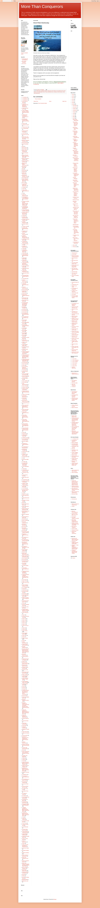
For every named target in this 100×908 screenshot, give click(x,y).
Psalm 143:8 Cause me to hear (75, 334)
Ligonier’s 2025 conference (25, 484)
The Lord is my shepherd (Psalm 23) (75, 216)
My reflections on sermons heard (25, 540)
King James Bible (25, 459)
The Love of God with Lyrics (25, 787)
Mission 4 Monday (25, 514)
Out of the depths (25, 565)
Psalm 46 (24, 627)
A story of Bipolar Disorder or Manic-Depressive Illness (25, 111)
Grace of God (24, 385)
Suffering (23, 758)
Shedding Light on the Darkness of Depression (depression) (75, 424)
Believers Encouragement (75, 512)
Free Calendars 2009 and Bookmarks (25, 367)
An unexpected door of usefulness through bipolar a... (75, 193)
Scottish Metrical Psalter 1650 (25, 682)
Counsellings (24, 278)
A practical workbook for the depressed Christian (25, 105)
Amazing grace (74, 252)
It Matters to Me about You (25, 455)
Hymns (23, 432)
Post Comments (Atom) (42, 103)
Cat (22, 193)
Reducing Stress (25, 656)
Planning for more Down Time (25, 601)
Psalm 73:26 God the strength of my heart (75, 347)
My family (24, 530)
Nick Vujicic (24, 559)
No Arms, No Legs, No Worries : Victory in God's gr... (75, 169)
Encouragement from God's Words (25, 314)
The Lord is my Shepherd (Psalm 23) (75, 269)
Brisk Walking (24, 177)
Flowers (23, 365)
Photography (24, 593)
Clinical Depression (24, 234)
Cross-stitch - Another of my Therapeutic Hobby (76, 175)
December (75, 105)
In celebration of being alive (75, 289)
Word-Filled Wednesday (24, 870)
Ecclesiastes (24, 312)
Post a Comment (38, 98)
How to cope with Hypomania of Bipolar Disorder (25, 406)
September (75, 110)
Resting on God (25, 669)
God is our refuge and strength (25, 374)
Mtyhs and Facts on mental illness (75, 492)
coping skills (24, 253)
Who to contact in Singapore (25, 868)
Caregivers (24, 187)
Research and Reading (74, 461)
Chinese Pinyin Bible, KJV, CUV (75, 514)
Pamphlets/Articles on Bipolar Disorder (25, 572)
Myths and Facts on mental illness (25, 556)
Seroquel (24, 688)
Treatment (74, 386)
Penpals (23, 588)
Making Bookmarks (25, 497)
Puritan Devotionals (24, 642)
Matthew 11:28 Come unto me (74, 321)
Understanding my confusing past (25, 832)
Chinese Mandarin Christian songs (25, 210)
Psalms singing (25, 638)
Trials (23, 817)
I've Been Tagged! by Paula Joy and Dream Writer (75, 144)
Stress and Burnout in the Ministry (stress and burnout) (75, 428)
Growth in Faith (25, 387)
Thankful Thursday (25, 772)
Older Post (64, 101)
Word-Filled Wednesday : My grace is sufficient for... (76, 152)
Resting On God (76, 199)
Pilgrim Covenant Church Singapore (25, 598)
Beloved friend (24, 142)
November (75, 107)
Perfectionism (24, 590)
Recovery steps (74, 382)
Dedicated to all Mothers (25, 291)
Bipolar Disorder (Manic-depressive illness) (25, 156)
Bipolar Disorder (25, 152)
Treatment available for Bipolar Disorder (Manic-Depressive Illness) (25, 809)
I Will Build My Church (24, 436)
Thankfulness (24, 774)
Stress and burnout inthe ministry (75, 471)
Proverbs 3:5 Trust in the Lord (75, 327)
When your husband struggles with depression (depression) (75, 432)
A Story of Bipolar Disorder (75, 406)
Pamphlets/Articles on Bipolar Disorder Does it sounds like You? (25, 576)
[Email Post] (46, 89)
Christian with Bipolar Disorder (25, 228)
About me (24, 123)
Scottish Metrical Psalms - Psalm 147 (25, 679)
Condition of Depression (24, 247)
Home (50, 101)
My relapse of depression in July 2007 (25, 547)
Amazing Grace (25, 127)
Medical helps (74, 454)
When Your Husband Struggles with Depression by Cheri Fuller (25, 865)
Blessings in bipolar (24, 167)
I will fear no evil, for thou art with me (76, 208)
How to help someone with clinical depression (25, 420)
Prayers (23, 614)
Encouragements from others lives (25, 317)
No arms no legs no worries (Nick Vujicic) (75, 296)
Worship (23, 874)
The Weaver (24, 795)
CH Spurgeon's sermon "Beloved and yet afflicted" (25, 198)
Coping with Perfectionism (24, 271)
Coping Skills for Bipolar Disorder (25, 255)
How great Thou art (25, 402)
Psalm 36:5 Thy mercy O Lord (74, 336)
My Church (24, 63)
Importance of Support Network (25, 444)
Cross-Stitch (24, 282)
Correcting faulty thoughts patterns (75, 444)
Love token (74, 294)
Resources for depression (24, 665)
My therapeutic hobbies (25, 550)
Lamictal (23, 468)
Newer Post (36, 101)
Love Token (24, 488)
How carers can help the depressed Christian (75, 489)
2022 (73, 99)
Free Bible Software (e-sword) (75, 518)
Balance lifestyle (75, 442)
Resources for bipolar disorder (25, 663)
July (74, 113)
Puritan (23, 640)
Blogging (23, 171)
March (74, 245)
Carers (23, 188)
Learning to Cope (25, 472)
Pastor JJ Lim (24, 581)
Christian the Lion (75, 284)
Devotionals (24, 309)
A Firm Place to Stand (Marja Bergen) (74, 392)
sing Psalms (24, 725)
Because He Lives (25, 134)
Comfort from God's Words (51, 90)
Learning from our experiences (25, 471)
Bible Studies (24, 149)
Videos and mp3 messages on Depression (25, 845)
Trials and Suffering (24, 819)
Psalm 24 (24, 624)
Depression (24, 293)
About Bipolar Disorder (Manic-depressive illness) (25, 120)
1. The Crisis (74, 358)
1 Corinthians (24, 97)
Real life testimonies (24, 647)
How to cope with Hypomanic (25, 410)
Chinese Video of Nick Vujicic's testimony (25, 213)
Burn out (23, 182)
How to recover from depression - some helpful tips (25, 424)
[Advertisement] (75, 52)
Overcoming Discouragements (25, 568)
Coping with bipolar (24, 258)
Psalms (23, 636)
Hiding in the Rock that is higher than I (75, 189)
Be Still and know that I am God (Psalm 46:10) (75, 133)
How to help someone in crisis (25, 412)
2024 (73, 97)
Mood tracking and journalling (75, 457)
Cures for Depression (24, 288)
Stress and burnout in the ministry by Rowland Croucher (25, 752)
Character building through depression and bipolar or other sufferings (25, 203)
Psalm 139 (24, 620)
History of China (25, 394)
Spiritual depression (74, 368)
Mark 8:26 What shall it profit (75, 317)
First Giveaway (25, 362)
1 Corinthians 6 (25, 100)
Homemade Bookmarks (24, 396)
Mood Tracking (25, 520)
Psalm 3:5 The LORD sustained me (75, 341)
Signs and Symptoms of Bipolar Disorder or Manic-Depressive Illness (25, 711)
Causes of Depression (24, 195)
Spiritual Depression (24, 742)
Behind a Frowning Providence (25, 141)
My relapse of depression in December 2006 (25, 543)
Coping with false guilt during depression (25, 263)
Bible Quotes (38, 90)
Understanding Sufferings (25, 834)
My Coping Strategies (24, 62)
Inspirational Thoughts (24, 450)
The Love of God (25, 783)
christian (23, 215)
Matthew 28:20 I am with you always (75, 324)
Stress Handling (75, 472)
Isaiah (23, 452)
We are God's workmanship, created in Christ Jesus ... (76, 159)
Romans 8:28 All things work (75, 350)
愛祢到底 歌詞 (24, 879)
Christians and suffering (24, 231)
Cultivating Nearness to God (25, 284)
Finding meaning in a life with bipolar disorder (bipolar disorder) (75, 419)
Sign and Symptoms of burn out (25, 700)
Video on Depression (24, 841)
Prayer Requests (25, 612)
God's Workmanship (24, 384)
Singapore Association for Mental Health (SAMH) (74, 552)
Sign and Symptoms (74, 385)
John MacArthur (25, 456)
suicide (73, 506)
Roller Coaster (24, 674)
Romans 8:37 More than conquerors (75, 353)
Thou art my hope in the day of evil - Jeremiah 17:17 (75, 124)
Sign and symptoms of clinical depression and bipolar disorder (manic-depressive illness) (25, 705)
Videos (23, 843)
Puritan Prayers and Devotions (25, 645)
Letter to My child (75, 292)
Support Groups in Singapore (25, 766)
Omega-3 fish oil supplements (75, 459)
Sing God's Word (25, 720)
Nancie (23, 45)
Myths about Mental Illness (24, 554)
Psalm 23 (24, 622)
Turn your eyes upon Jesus (25, 830)
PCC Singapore (25, 587)
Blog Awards (24, 170)
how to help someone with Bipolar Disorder (25, 416)
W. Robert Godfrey (25, 850)
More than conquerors (24, 522)
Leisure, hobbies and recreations (75, 453)
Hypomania (24, 433)
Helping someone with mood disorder (25, 391)
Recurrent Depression (24, 655)
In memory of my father (76, 236)
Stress (23, 750)
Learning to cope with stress (75, 451)
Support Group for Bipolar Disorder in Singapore (25, 763)
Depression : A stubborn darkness (75, 373)
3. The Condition (75, 361)
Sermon (23, 686)
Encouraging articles (24, 320)
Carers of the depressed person (25, 190)
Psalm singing (24, 630)
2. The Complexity (75, 360)
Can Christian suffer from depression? (24, 184)
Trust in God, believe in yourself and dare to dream (75, 221)
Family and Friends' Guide (24, 340)
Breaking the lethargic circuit (25, 176)
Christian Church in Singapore (25, 220)
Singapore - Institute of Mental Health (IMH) (75, 542)
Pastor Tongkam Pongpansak (25, 585)
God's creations (25, 380)
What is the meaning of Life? (25, 858)
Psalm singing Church (24, 634)
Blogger (55, 899)
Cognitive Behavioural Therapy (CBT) (25, 236)
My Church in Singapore (74, 527)
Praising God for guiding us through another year (25, 610)
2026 (73, 94)
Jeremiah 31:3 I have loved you (74, 312)
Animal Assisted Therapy (25, 131)
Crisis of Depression (24, 280)
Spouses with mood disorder (24, 748)
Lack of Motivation (25, 466)
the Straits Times (25, 791)
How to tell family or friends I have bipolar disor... (76, 184)
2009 (73, 102)
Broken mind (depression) (74, 416)
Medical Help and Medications (25, 509)
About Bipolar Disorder (74, 381)
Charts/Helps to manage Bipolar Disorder (25, 207)
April (74, 118)
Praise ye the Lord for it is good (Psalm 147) (75, 266)
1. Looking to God (75, 438)
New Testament (25, 558)
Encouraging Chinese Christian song (25, 325)
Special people (25, 735)
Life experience (25, 479)
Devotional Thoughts (24, 307)
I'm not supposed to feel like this (25, 439)
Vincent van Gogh (25, 848)
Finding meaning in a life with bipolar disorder (25, 352)
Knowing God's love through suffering (25, 464)
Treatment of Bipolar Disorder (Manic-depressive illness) (25, 814)
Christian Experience (24, 222)
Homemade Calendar (24, 399)
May (74, 116)
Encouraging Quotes (24, 333)
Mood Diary (24, 519)
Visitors (73, 558)
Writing (23, 875)
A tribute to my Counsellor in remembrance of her (25, 116)
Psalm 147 (24, 621)
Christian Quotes (44, 90)
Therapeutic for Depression (25, 802)
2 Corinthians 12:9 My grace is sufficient (75, 304)
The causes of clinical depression (25, 776)
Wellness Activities (25, 852)
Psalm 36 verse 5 (25, 625)
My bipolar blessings (24, 525)
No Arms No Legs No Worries (25, 561)
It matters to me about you (74, 291)
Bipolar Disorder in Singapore (25, 159)
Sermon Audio (74, 528)
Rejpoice (23, 661)
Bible (23, 146)
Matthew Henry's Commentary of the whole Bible (75, 524)
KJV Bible (24, 461)
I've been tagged (25, 441)
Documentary (24, 310)
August (74, 111)
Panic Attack (24, 579)
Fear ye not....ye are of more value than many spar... (76, 212)
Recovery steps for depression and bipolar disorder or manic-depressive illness (25, 651)
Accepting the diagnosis (74, 441)
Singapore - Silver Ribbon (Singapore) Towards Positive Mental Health (75, 547)
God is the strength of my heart (25, 377)
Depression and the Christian (25, 298)
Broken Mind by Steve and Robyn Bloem (25, 180)
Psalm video (24, 635)
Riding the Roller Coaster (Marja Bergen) (75, 399)
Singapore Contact (25, 729)
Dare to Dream (25, 289)
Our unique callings (24, 564)
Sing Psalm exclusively (24, 724)
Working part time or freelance (25, 873)
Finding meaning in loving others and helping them (25, 360)
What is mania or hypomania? (25, 856)
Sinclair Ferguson (25, 718)
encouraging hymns (24, 328)
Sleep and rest (24, 731)
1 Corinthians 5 (25, 98)
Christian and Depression (24, 217)
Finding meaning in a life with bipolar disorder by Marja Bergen (25, 356)
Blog (23, 168)
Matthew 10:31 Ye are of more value (75, 319)
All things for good (25, 124)
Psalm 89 (24, 629)
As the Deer (24, 133)
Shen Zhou (24, 695)
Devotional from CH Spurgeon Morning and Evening (25, 304)
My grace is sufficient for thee (25, 534)
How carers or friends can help (25, 401)
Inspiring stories (25, 451)
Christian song (24, 226)
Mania (23, 502)
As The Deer (74, 254)
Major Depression (25, 495)
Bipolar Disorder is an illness (25, 161)
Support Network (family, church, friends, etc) (75, 464)
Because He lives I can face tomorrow (75, 256)
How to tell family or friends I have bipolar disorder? (25, 429)
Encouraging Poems (24, 331)
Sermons (23, 687)
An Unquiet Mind (25, 128)
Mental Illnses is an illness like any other (25, 512)
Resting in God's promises (25, 668)
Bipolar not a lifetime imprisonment (24, 164)
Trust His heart (74, 271)
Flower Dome (24, 363)
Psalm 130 (24, 618)
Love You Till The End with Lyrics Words (25, 490)
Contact (23, 248)
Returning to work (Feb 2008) (25, 672)
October (74, 108)
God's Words (24, 382)
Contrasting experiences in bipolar (25, 250)
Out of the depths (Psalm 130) (75, 263)
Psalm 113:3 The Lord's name (75, 329)
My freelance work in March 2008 (25, 532)
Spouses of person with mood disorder (25, 745)
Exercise (73, 448)
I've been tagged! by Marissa (75, 140)
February (74, 246)
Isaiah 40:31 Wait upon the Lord (75, 307)
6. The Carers (74, 365)
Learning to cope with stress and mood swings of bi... (76, 231)
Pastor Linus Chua (25, 582)
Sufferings (24, 759)
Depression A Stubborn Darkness (25, 295)
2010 (73, 100)
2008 (73, 104)
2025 (73, 96)
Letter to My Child (25, 477)
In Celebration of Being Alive (25, 447)
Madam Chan (24, 494)
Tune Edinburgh (25, 826)
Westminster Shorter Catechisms (74, 532)
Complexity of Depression (24, 242)
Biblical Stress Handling (24, 151)
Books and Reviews (24, 173)
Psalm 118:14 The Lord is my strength (75, 332)
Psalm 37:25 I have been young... (75, 339)
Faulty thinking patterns (24, 345)
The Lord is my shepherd (25, 782)
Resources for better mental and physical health (75, 539)
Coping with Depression (24, 261)
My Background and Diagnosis (25, 59)
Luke (23, 492)
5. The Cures (74, 364)
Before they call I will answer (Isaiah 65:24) (25, 137)
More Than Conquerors (42, 6)
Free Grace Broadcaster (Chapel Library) (75, 520)
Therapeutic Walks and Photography (25, 805)
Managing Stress (75, 202)
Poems (23, 603)
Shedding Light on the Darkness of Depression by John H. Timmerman (25, 692)
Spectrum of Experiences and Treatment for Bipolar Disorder (25, 738)
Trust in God (24, 823)
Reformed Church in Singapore (25, 659)
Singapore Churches (24, 727)
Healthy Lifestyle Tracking (25, 389)
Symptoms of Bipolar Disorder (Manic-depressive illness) (25, 769)
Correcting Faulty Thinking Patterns (25, 276)
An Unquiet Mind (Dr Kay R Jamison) (75, 396)
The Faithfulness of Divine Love (25, 780)
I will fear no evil (25, 437)
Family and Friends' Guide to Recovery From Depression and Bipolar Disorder (75, 482)
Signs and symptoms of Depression (24, 716)
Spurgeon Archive (75, 530)
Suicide (23, 760)
